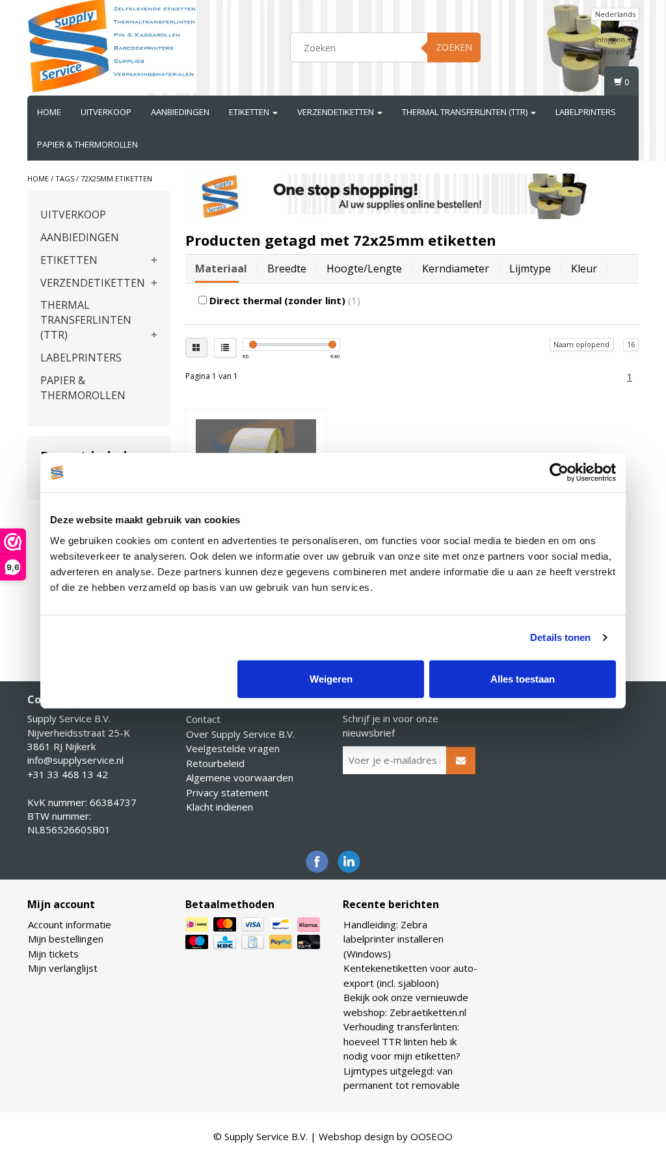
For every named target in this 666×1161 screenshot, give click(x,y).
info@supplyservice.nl (75, 759)
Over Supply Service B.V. (240, 733)
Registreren (604, 52)
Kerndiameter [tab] (455, 268)
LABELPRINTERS (585, 112)
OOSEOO (431, 1136)
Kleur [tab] (584, 268)
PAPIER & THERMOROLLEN (87, 144)
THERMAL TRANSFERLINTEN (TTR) (465, 112)
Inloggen (611, 39)
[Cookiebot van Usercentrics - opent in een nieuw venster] (559, 472)
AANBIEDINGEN (180, 112)
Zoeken (454, 47)
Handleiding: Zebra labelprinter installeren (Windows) (393, 939)
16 (631, 344)
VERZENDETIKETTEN (336, 112)
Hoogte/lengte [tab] (364, 268)
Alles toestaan (522, 678)
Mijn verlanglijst (63, 967)
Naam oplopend (581, 344)
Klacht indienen (219, 806)
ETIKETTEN (250, 112)
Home (49, 112)
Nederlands (615, 14)
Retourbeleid (215, 763)
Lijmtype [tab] (530, 268)
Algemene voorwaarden (239, 777)
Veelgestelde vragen (233, 748)
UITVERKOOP (106, 112)
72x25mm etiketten (116, 178)
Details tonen (560, 637)
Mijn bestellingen (65, 938)
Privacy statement (227, 792)
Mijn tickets (53, 953)
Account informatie (69, 924)
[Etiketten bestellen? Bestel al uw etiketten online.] (111, 45)
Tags (64, 178)
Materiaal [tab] (221, 268)
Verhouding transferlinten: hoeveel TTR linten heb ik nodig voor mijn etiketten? (401, 1041)
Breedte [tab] (286, 268)
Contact (203, 718)
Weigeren (331, 678)
